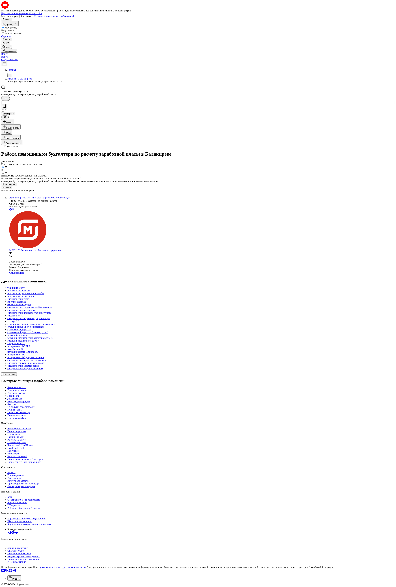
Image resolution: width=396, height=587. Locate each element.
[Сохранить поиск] (4, 106)
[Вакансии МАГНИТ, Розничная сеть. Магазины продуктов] (201, 230)
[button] (4, 54)
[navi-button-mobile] (4, 63)
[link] (6, 47)
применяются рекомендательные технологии (62, 567)
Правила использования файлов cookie (54, 16)
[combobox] (15, 91)
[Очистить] (5, 98)
